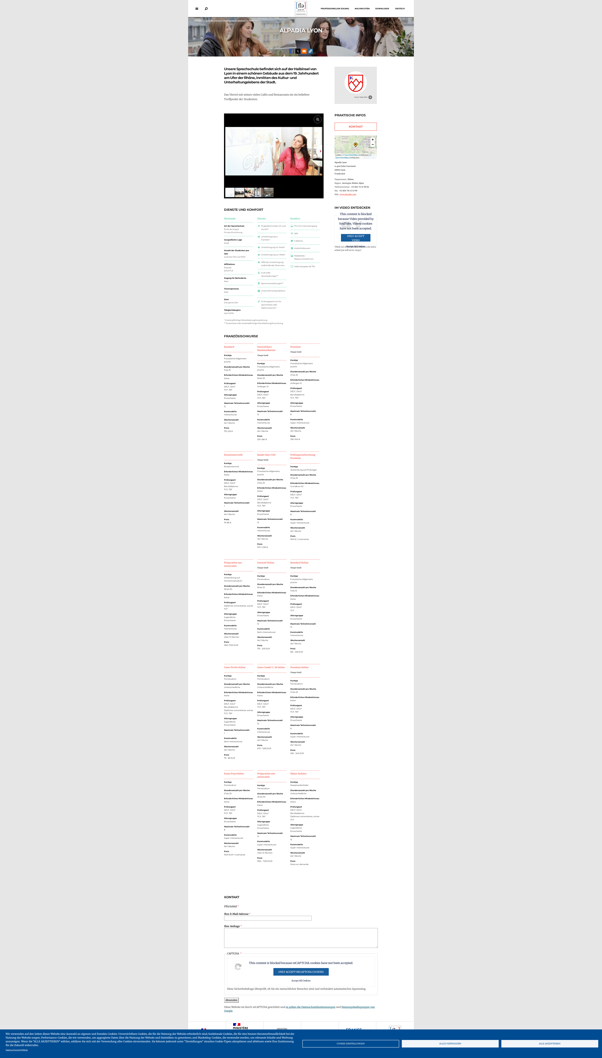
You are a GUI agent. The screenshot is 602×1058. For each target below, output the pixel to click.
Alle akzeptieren (549, 1043)
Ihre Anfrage (232, 926)
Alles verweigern (450, 1043)
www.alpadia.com (348, 194)
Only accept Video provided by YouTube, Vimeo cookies (355, 238)
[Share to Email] (304, 51)
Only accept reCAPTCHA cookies (301, 971)
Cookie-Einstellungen (351, 1043)
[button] (310, 51)
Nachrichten (362, 8)
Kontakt (356, 126)
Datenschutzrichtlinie (17, 1050)
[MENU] (196, 8)
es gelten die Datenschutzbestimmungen (310, 1007)
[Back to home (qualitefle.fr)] (301, 15)
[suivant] (319, 151)
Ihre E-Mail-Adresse (236, 913)
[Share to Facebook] (291, 51)
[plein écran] (318, 119)
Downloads (382, 8)
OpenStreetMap (351, 154)
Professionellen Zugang (335, 8)
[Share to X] (297, 51)
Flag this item (360, 97)
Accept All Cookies (301, 980)
